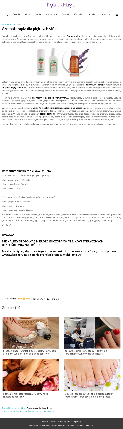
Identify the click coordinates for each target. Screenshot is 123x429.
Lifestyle (91, 14)
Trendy (16, 14)
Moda (27, 14)
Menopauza (51, 14)
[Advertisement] (61, 149)
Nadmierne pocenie (20, 411)
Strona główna (7, 408)
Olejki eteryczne (35, 411)
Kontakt (45, 422)
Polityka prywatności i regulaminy (69, 422)
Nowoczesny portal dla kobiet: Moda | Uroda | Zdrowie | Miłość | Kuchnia (56, 425)
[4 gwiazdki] (26, 299)
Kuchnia (78, 14)
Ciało (23, 408)
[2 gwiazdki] (21, 299)
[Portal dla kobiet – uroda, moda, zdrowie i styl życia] (61, 5)
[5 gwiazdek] (29, 299)
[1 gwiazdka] (19, 299)
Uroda (38, 14)
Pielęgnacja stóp (49, 411)
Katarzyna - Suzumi (8, 24)
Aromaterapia (7, 411)
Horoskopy (105, 14)
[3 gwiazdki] (24, 299)
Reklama (53, 422)
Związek (65, 14)
